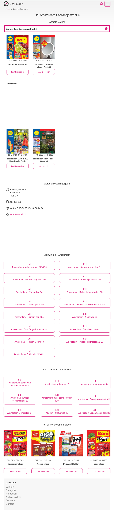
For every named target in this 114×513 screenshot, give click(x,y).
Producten (11, 493)
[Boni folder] (99, 443)
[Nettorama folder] (15, 443)
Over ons (10, 500)
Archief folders (13, 497)
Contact (10, 503)
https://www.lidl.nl (18, 214)
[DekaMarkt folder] (71, 443)
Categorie (11, 490)
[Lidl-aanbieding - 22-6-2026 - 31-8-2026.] (17, 141)
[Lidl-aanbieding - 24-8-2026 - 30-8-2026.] (17, 47)
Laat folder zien (17, 71)
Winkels (10, 487)
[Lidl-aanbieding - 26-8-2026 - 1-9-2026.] (44, 47)
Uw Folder (16, 4)
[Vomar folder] (43, 443)
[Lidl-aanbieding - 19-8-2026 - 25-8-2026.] (44, 141)
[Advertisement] (57, 105)
